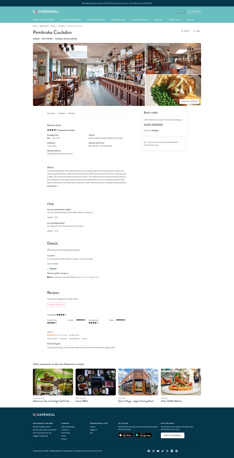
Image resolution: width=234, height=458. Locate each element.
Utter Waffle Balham (171, 401)
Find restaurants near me (42, 433)
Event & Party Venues (96, 19)
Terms (63, 436)
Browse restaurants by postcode (44, 430)
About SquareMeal (68, 427)
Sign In (181, 12)
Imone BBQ (82, 401)
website (155, 130)
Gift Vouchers (174, 19)
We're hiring (65, 433)
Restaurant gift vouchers (42, 427)
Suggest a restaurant (40, 436)
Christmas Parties (139, 19)
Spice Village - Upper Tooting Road (135, 401)
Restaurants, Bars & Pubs (43, 19)
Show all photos (189, 101)
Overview (51, 113)
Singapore (93, 430)
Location (61, 113)
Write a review (56, 305)
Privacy (64, 439)
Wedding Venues (118, 19)
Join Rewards (194, 12)
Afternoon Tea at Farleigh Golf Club (51, 401)
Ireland (92, 427)
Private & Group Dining (70, 19)
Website (36, 38)
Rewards (190, 19)
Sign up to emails (172, 435)
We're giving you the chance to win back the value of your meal (117, 3)
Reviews (71, 113)
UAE (91, 433)
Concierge (158, 19)
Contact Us (65, 430)
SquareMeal (45, 11)
